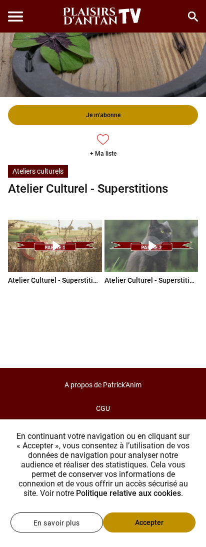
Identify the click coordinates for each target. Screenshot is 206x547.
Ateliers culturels (38, 171)
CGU (103, 408)
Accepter (149, 522)
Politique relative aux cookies (128, 493)
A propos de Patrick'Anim (103, 385)
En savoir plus (57, 523)
